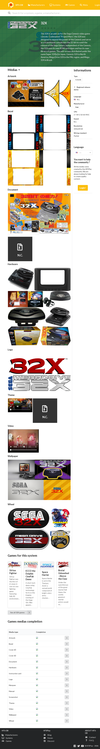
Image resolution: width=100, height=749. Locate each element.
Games (71, 5)
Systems (56, 5)
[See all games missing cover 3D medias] (67, 656)
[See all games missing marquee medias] (67, 685)
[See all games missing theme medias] (67, 703)
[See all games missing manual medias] (67, 691)
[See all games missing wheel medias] (67, 721)
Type (76, 76)
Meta (85, 5)
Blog (49, 735)
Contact (92, 737)
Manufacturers (38, 5)
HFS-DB (19, 5)
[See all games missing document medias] (67, 662)
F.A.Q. (91, 740)
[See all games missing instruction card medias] (67, 673)
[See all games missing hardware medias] (67, 667)
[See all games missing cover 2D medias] (67, 650)
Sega (77, 107)
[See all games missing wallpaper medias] (67, 715)
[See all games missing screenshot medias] (67, 697)
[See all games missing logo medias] (67, 679)
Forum (50, 738)
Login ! (83, 187)
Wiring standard (80, 133)
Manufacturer (79, 104)
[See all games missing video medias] (67, 709)
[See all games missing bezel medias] (67, 644)
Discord (50, 741)
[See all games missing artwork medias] (67, 638)
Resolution (78, 126)
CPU (75, 112)
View (20, 252)
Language (77, 97)
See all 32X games (17, 612)
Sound (76, 119)
